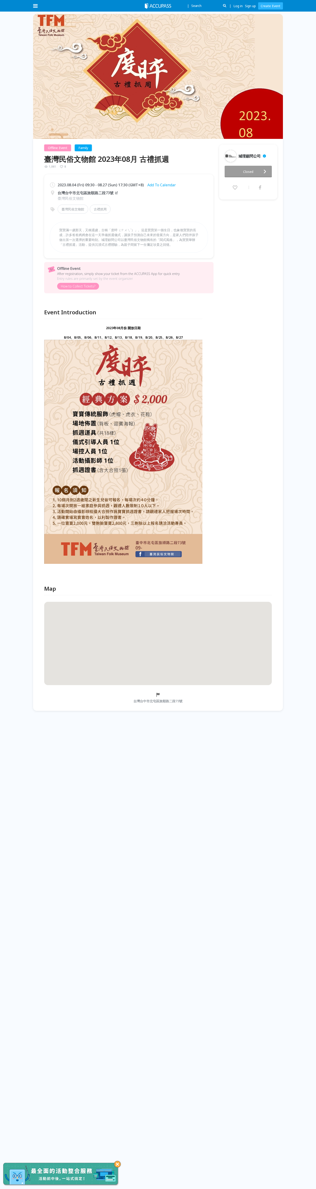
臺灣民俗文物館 (73, 209)
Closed (248, 171)
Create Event (270, 6)
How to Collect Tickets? (78, 286)
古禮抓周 (100, 209)
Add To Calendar (161, 184)
